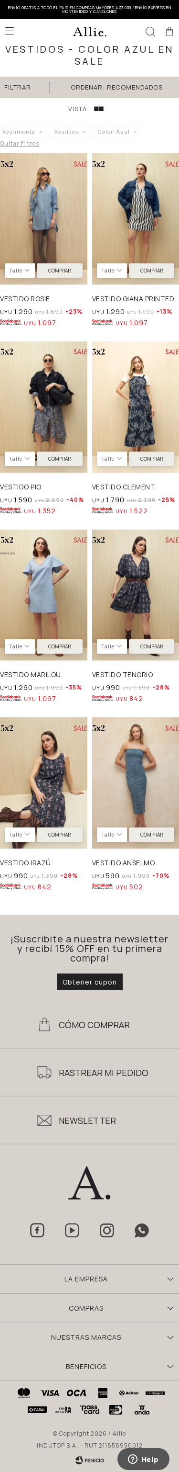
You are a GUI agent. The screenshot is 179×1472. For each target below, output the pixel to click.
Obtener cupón (90, 981)
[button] (150, 31)
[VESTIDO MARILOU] (43, 595)
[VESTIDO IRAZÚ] (43, 783)
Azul (114, 131)
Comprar (59, 270)
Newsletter (87, 1120)
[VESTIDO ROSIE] (43, 218)
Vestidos (66, 131)
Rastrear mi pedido (103, 1072)
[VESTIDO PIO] (43, 407)
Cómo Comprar (94, 1024)
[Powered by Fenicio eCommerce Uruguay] (89, 1460)
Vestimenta (18, 131)
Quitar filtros (19, 143)
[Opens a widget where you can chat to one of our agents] (143, 1460)
